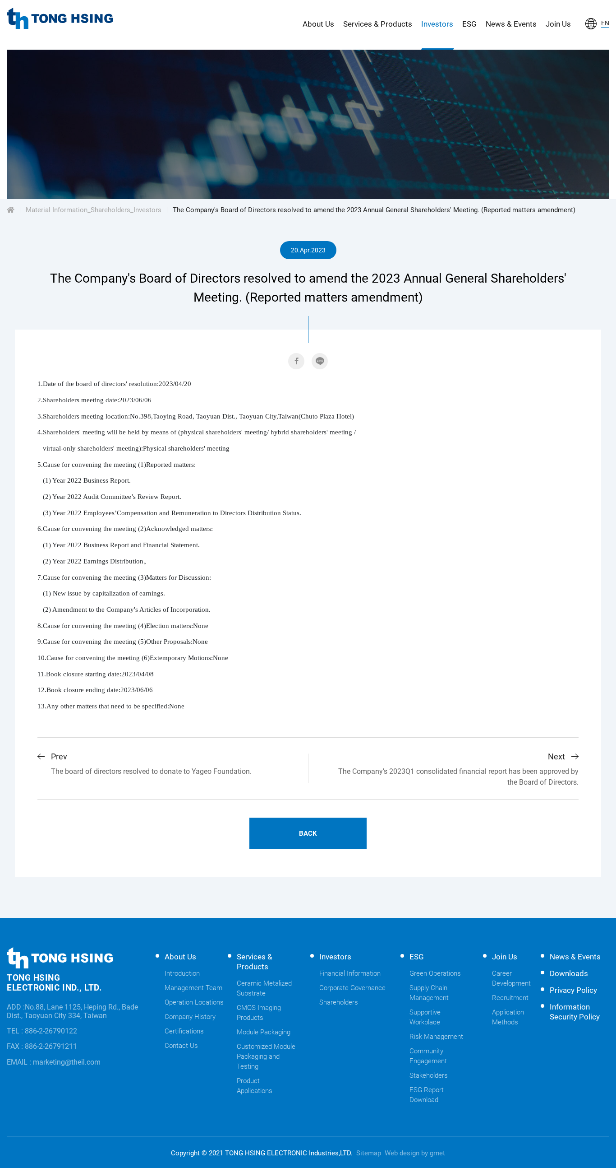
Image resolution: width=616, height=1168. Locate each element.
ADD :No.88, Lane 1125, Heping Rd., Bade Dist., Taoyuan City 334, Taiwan (72, 1011)
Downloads (569, 973)
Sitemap (368, 1153)
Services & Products (377, 23)
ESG (469, 23)
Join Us (558, 23)
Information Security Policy (575, 1011)
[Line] (320, 361)
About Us (318, 23)
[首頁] (10, 210)
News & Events (511, 23)
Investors (437, 23)
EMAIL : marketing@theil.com (54, 1062)
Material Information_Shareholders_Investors (93, 210)
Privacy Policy (573, 990)
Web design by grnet (415, 1153)
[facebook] (296, 361)
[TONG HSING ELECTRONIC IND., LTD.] (60, 18)
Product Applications (254, 1086)
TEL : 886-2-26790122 (42, 1031)
